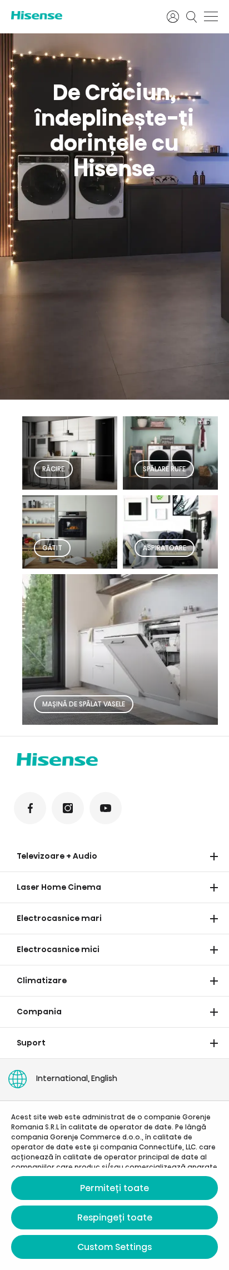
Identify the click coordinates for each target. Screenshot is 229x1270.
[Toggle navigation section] (214, 856)
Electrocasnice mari (59, 918)
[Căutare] (191, 16)
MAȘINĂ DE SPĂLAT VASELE (83, 704)
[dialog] (114, 1185)
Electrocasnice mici (58, 949)
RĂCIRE (53, 469)
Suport (31, 1042)
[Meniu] (211, 16)
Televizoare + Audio (57, 855)
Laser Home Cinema (59, 887)
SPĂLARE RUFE (164, 469)
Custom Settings (114, 1247)
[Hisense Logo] (81, 15)
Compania (39, 1011)
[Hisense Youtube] (105, 808)
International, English (76, 1078)
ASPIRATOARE (164, 547)
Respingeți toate (114, 1217)
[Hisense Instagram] (68, 808)
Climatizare (42, 980)
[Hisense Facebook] (30, 808)
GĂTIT (52, 547)
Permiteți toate (114, 1188)
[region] (114, 216)
